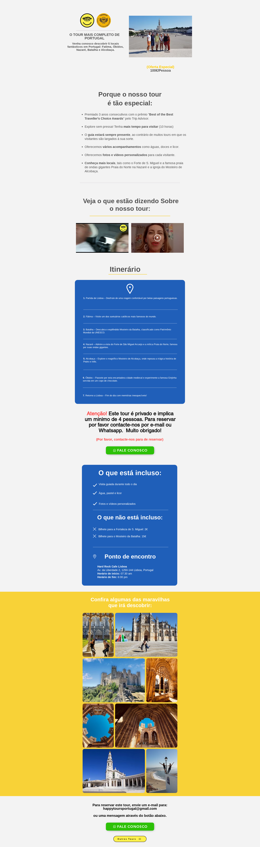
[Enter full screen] (125, 249)
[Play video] (157, 237)
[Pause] (79, 249)
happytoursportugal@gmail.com (130, 809)
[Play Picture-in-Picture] (120, 249)
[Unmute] (84, 249)
